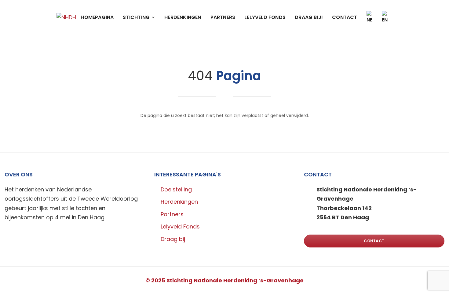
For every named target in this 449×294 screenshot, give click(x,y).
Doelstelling (176, 189)
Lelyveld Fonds (265, 17)
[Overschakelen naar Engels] (384, 17)
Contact (344, 17)
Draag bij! (309, 17)
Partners (222, 17)
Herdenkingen (182, 17)
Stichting (136, 17)
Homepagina (97, 17)
